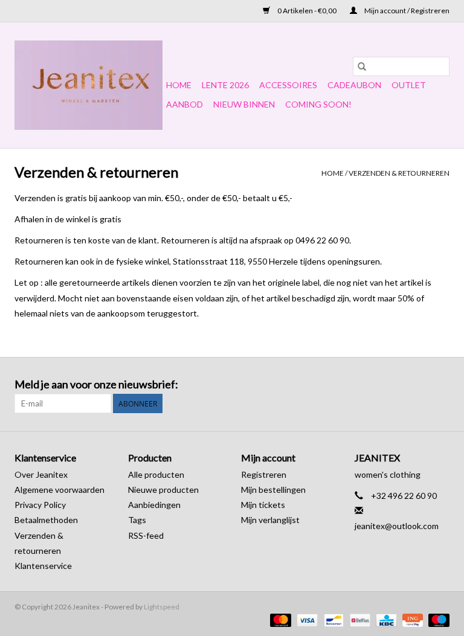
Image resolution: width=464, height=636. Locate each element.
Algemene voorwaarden (59, 489)
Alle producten (156, 474)
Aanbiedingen (154, 504)
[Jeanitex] (88, 85)
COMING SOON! (318, 104)
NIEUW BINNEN (244, 104)
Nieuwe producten (163, 489)
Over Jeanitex (41, 474)
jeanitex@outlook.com (397, 526)
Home (179, 85)
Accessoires (288, 85)
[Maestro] (437, 619)
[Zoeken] (362, 66)
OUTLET (409, 85)
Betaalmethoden (46, 520)
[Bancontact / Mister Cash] (332, 619)
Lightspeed (161, 606)
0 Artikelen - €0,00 (307, 10)
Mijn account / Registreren (406, 10)
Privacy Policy (40, 504)
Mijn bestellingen (273, 489)
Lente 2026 (225, 85)
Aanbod (184, 104)
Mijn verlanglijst (270, 520)
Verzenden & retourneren (399, 173)
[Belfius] (359, 619)
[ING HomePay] (411, 619)
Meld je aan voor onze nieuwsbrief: (96, 384)
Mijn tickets (263, 504)
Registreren (263, 474)
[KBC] (385, 619)
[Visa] (305, 619)
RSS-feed (146, 535)
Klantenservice (43, 566)
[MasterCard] (279, 619)
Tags (137, 520)
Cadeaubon (354, 85)
